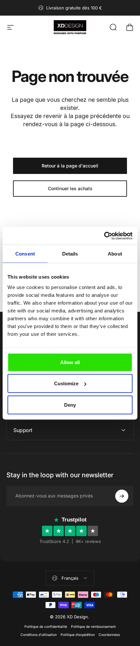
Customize (66, 383)
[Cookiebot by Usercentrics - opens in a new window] (104, 235)
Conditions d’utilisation (39, 635)
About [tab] (115, 254)
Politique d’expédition (78, 635)
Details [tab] (70, 254)
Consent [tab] (25, 254)
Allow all (70, 362)
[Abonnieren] (121, 496)
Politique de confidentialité (45, 627)
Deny (70, 404)
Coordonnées (109, 635)
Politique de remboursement (93, 627)
